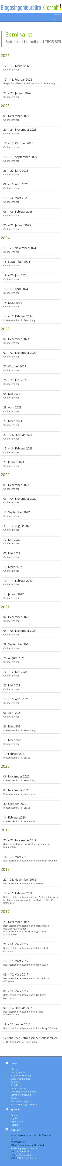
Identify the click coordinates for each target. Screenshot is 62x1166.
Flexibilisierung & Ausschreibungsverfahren (24, 1103)
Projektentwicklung (21, 1075)
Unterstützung (18, 1088)
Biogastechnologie (20, 1078)
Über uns (16, 1069)
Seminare (16, 1098)
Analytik (15, 1081)
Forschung (16, 1085)
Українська (17, 1121)
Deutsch (15, 1115)
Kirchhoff (50, 8)
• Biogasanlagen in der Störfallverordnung (23, 1093)
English (14, 1118)
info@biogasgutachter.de (24, 1148)
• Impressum (18, 1072)
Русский (15, 1124)
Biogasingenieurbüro (21, 8)
